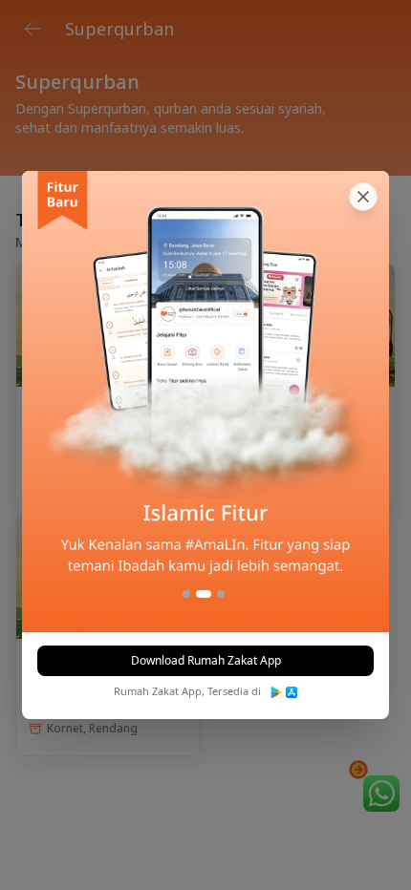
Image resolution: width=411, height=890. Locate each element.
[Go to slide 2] (203, 594)
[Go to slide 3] (221, 594)
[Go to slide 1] (186, 594)
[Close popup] (363, 196)
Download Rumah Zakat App (206, 660)
